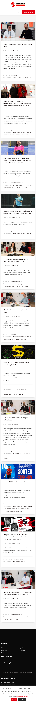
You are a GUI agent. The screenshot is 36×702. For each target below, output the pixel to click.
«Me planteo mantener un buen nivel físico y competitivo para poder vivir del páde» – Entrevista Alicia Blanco (17, 160)
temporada (6, 511)
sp (22, 135)
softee (13, 135)
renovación (26, 617)
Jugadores (14, 75)
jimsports (23, 132)
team (30, 77)
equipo (14, 77)
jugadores (19, 77)
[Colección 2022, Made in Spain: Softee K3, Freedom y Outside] (18, 352)
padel (19, 456)
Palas (18, 387)
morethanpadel (7, 135)
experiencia (24, 506)
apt (13, 453)
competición (18, 453)
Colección (14, 387)
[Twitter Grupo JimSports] (9, 662)
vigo (10, 511)
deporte (15, 132)
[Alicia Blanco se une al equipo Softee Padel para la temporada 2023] (18, 249)
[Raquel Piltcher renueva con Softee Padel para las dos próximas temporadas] (18, 579)
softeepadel (26, 77)
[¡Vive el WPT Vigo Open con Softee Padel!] (18, 471)
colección (15, 389)
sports (27, 564)
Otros (13, 504)
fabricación (6, 392)
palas (10, 394)
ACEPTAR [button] (14, 699)
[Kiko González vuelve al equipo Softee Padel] (18, 299)
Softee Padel (15, 50)
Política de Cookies (22, 696)
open (19, 508)
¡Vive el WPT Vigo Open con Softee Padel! (17, 482)
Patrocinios (20, 130)
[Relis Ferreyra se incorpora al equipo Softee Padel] (18, 407)
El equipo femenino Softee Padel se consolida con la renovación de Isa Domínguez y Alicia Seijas (15, 537)
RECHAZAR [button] (22, 699)
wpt (27, 135)
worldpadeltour (16, 511)
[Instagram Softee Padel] (15, 662)
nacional (5, 394)
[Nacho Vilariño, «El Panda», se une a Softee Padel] (18, 31)
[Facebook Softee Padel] (4, 662)
